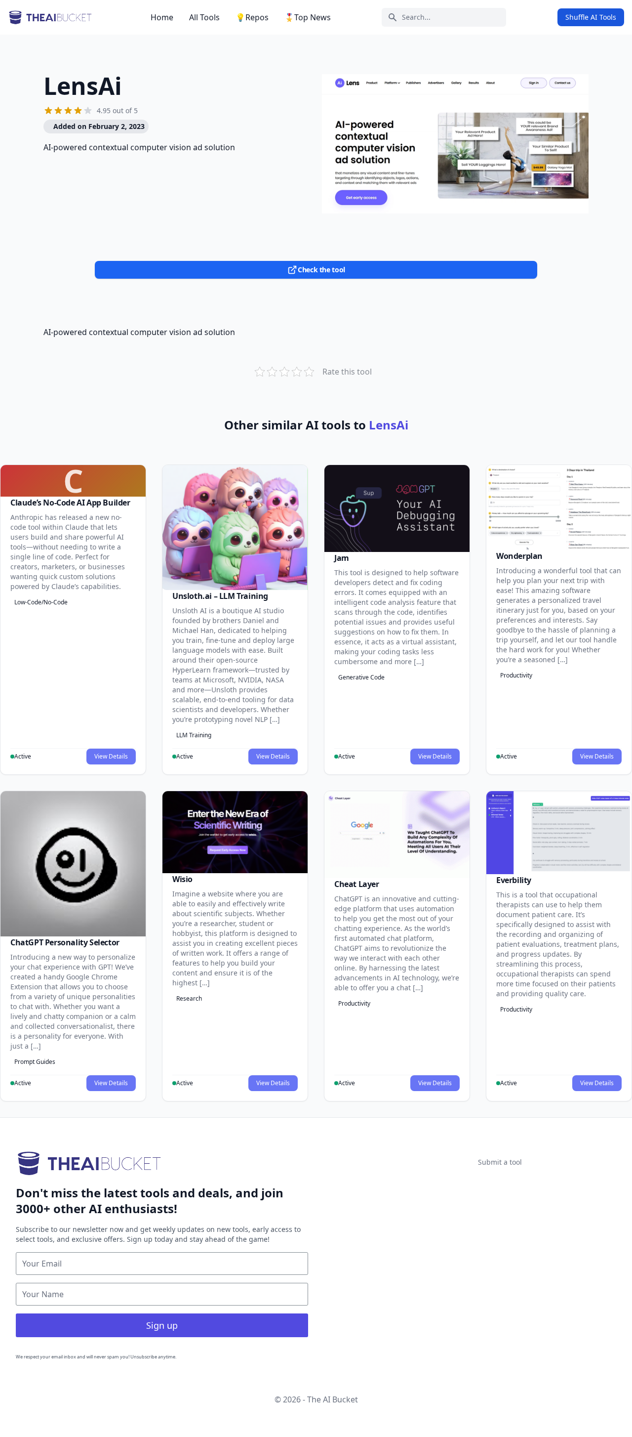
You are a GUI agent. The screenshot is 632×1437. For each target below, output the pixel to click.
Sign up (162, 1325)
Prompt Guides (34, 1061)
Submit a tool (500, 1162)
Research (189, 998)
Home (162, 17)
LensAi (82, 86)
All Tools (204, 17)
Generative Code (361, 677)
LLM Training (193, 735)
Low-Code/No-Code (41, 602)
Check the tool (321, 269)
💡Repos (252, 17)
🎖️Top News (307, 17)
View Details (111, 756)
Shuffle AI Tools (590, 17)
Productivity (516, 675)
